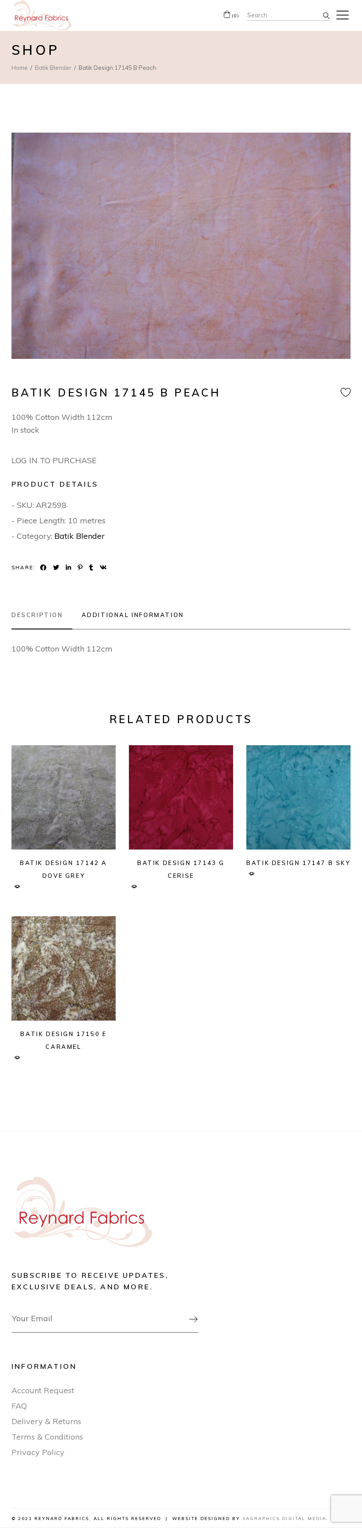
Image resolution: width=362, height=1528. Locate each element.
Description (37, 614)
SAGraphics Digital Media (284, 1518)
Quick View (17, 886)
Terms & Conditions (47, 1437)
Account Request (42, 1390)
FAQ (19, 1406)
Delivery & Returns (46, 1421)
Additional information (133, 614)
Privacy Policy (37, 1452)
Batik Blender (79, 536)
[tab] (41, 614)
